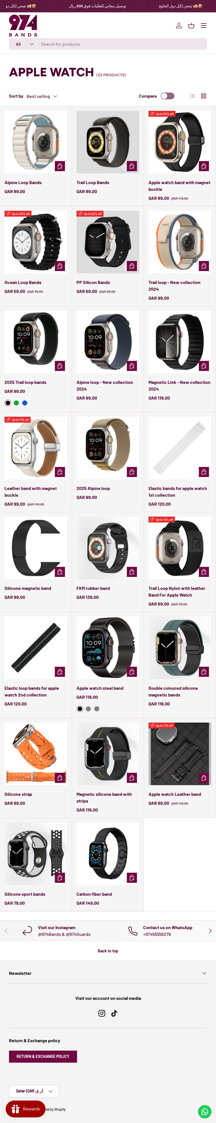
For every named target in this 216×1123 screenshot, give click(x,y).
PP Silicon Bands (93, 282)
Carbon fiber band (94, 894)
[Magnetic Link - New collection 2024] (179, 342)
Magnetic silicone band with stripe (104, 797)
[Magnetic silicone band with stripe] (107, 754)
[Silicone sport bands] (35, 853)
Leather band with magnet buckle (30, 491)
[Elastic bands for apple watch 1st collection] (179, 448)
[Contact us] (205, 1112)
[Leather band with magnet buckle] (35, 448)
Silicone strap (18, 794)
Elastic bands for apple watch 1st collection (177, 491)
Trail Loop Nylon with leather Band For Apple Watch (176, 591)
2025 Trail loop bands (25, 382)
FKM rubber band (93, 588)
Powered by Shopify (51, 1109)
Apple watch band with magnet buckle (179, 186)
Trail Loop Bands (92, 182)
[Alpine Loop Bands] (35, 142)
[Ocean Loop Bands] (35, 242)
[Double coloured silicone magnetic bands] (179, 647)
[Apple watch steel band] (107, 647)
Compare (148, 95)
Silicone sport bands (24, 894)
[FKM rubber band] (107, 548)
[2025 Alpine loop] (107, 448)
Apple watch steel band (99, 688)
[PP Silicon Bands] (107, 242)
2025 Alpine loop (93, 488)
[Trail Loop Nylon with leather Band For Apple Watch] (179, 548)
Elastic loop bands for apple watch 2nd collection (31, 691)
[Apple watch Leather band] (179, 754)
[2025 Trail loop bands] (35, 342)
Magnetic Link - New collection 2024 (179, 385)
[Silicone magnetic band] (35, 548)
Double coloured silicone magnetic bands (173, 691)
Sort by (16, 95)
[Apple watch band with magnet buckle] (179, 142)
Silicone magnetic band (27, 588)
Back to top (108, 950)
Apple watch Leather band (174, 794)
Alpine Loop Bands (23, 182)
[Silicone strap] (35, 754)
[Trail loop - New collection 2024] (179, 242)
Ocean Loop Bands (22, 282)
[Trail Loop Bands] (107, 142)
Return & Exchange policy (43, 1056)
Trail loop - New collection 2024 (174, 285)
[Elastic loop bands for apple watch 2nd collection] (35, 647)
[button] (191, 25)
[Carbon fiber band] (107, 853)
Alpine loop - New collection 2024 (104, 385)
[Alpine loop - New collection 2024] (107, 342)
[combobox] (108, 44)
